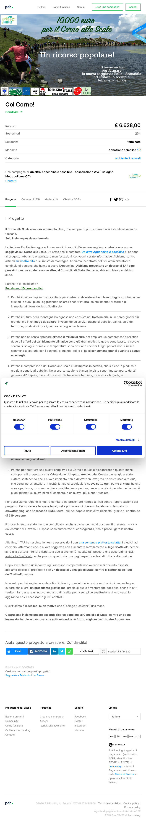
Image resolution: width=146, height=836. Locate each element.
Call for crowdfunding (17, 730)
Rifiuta (27, 450)
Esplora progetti (14, 716)
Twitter (78, 720)
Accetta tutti (119, 450)
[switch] (55, 427)
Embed (86, 651)
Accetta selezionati (73, 450)
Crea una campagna (107, 6)
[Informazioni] (139, 149)
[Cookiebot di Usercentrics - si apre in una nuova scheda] (126, 383)
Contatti (10, 181)
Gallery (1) (51, 199)
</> (126, 199)
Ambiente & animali (128, 158)
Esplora (41, 7)
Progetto (10, 199)
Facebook (80, 716)
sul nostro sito (25, 261)
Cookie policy (131, 803)
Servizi (81, 7)
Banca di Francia (124, 774)
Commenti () (30, 199)
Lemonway (115, 766)
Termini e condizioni (109, 803)
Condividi (11, 112)
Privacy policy (132, 807)
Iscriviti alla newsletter (53, 725)
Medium (79, 730)
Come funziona (61, 7)
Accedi (133, 6)
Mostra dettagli (125, 439)
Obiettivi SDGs (72, 199)
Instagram (80, 725)
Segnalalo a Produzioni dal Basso (24, 675)
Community (12, 720)
